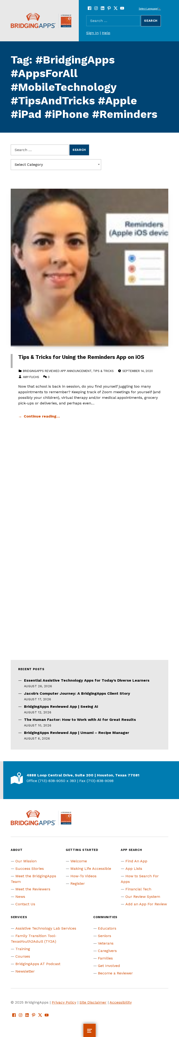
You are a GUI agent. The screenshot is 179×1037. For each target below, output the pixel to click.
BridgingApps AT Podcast (37, 964)
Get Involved (109, 965)
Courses (22, 956)
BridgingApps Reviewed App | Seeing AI (61, 706)
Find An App (136, 861)
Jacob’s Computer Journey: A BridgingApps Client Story (77, 693)
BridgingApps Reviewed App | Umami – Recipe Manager (76, 732)
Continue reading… (42, 416)
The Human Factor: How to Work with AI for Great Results (80, 719)
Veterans (106, 943)
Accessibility (121, 1002)
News (20, 896)
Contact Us (25, 904)
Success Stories (29, 868)
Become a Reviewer (115, 973)
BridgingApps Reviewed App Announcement (57, 371)
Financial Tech (138, 889)
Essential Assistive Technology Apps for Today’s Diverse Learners (86, 680)
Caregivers (107, 951)
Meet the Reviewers (32, 889)
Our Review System (142, 896)
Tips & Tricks (103, 371)
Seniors (104, 936)
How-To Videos (83, 876)
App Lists (133, 868)
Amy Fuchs (31, 377)
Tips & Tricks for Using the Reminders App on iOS (81, 357)
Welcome (78, 861)
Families (105, 958)
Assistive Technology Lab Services (45, 928)
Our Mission (26, 861)
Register (77, 883)
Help (106, 33)
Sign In (92, 33)
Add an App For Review (146, 904)
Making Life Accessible (90, 868)
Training (22, 949)
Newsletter (25, 971)
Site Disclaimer (93, 1002)
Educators (107, 928)
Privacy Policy (64, 1002)
